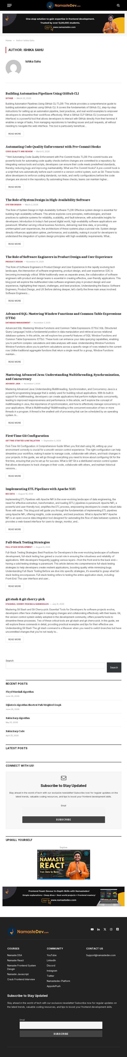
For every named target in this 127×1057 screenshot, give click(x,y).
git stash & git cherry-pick (25, 599)
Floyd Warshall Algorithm (20, 691)
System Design (13, 204)
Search (10, 660)
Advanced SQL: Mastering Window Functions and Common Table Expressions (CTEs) (63, 316)
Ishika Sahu (33, 61)
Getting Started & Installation (23, 440)
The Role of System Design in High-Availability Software (48, 200)
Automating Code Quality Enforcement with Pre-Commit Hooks (53, 147)
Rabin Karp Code (15, 731)
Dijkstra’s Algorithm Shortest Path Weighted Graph (33, 704)
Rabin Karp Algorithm (18, 718)
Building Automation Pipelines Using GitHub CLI (42, 93)
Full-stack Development (19, 547)
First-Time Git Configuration (27, 436)
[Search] (118, 5)
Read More (14, 133)
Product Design (14, 261)
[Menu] (9, 5)
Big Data (10, 494)
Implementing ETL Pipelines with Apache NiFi (41, 489)
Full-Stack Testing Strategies (28, 542)
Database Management (18, 322)
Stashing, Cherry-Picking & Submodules (27, 604)
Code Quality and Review (19, 151)
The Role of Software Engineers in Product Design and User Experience (59, 257)
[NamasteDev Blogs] (63, 5)
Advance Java (13, 383)
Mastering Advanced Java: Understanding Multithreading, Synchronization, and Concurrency (63, 377)
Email (63, 805)
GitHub (9, 98)
